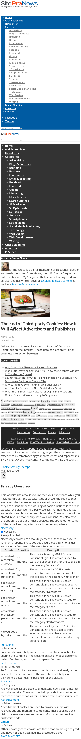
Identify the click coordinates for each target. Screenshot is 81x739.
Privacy (52, 432)
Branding (14, 36)
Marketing (15, 59)
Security (14, 79)
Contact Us (39, 432)
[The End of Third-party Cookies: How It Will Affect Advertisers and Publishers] (25, 315)
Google (13, 56)
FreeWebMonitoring (68, 442)
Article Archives (14, 20)
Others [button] (5, 722)
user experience (60, 419)
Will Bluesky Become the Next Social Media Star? (33, 388)
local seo (19, 412)
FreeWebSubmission (42, 442)
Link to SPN (49, 428)
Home (8, 17)
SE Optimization (18, 72)
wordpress (31, 423)
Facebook (14, 49)
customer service (29, 405)
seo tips (50, 416)
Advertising (15, 30)
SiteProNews (32, 438)
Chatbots (60, 401)
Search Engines (17, 66)
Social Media (16, 85)
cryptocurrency (17, 404)
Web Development (19, 98)
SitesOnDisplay (67, 438)
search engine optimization (17, 415)
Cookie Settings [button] (10, 467)
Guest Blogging (14, 105)
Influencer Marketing (58, 409)
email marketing (9, 408)
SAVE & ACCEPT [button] (10, 736)
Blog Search (49, 438)
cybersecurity (40, 404)
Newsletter (11, 23)
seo (38, 415)
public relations (69, 412)
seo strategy (43, 416)
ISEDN (10, 442)
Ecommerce (16, 43)
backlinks (25, 401)
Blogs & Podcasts (19, 33)
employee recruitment (23, 409)
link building (12, 412)
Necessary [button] (7, 528)
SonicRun (22, 442)
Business (14, 40)
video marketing (71, 419)
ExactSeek (17, 438)
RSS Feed (10, 111)
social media (72, 415)
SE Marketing (16, 69)
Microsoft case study (25, 284)
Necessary (10, 531)
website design (22, 423)
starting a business (48, 419)
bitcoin (31, 401)
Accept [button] (26, 467)
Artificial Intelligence (13, 401)
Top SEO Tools (66, 428)
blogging (37, 401)
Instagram (68, 409)
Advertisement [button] (10, 700)
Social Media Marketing (22, 88)
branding (45, 401)
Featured (14, 53)
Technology (16, 92)
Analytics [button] (6, 681)
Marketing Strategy (55, 412)
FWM (34, 408)
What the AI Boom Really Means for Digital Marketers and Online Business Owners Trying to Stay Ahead (38, 393)
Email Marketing (18, 46)
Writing (13, 101)
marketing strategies (41, 412)
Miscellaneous (17, 62)
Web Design (16, 95)
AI (2, 401)
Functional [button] (7, 645)
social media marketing (12, 419)
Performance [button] (9, 663)
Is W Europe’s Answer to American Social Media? (33, 384)
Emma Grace (8, 340)
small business (59, 416)
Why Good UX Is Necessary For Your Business (31, 367)
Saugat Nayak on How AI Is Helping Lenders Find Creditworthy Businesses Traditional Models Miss (41, 379)
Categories (11, 27)
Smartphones (17, 82)
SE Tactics (14, 75)
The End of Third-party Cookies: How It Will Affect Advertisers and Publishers (39, 326)
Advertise (10, 108)
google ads (48, 409)
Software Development (33, 419)
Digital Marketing (55, 404)
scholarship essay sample (56, 281)
